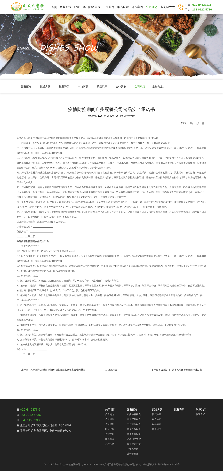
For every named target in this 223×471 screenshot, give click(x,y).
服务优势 (109, 429)
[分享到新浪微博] (197, 123)
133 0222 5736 (202, 9)
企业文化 (109, 434)
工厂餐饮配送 (134, 424)
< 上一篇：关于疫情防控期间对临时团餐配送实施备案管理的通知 (52, 369)
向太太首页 (38, 48)
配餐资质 (94, 7)
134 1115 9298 (30, 420)
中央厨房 (108, 7)
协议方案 (156, 414)
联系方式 (109, 438)
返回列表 (112, 369)
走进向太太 (167, 7)
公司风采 (109, 419)
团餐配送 (65, 7)
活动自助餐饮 (134, 438)
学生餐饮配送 (134, 434)
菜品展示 (123, 7)
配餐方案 (156, 424)
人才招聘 (109, 443)
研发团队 (156, 429)
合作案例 (137, 7)
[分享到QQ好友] (203, 123)
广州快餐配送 (134, 414)
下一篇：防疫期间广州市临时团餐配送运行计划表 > (177, 369)
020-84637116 (201, 4)
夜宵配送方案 (134, 443)
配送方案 (80, 7)
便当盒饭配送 (134, 429)
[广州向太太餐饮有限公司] (27, 6)
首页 (54, 7)
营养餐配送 (132, 453)
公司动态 (152, 7)
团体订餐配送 (134, 419)
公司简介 (109, 414)
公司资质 (109, 424)
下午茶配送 (132, 448)
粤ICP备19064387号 (169, 464)
